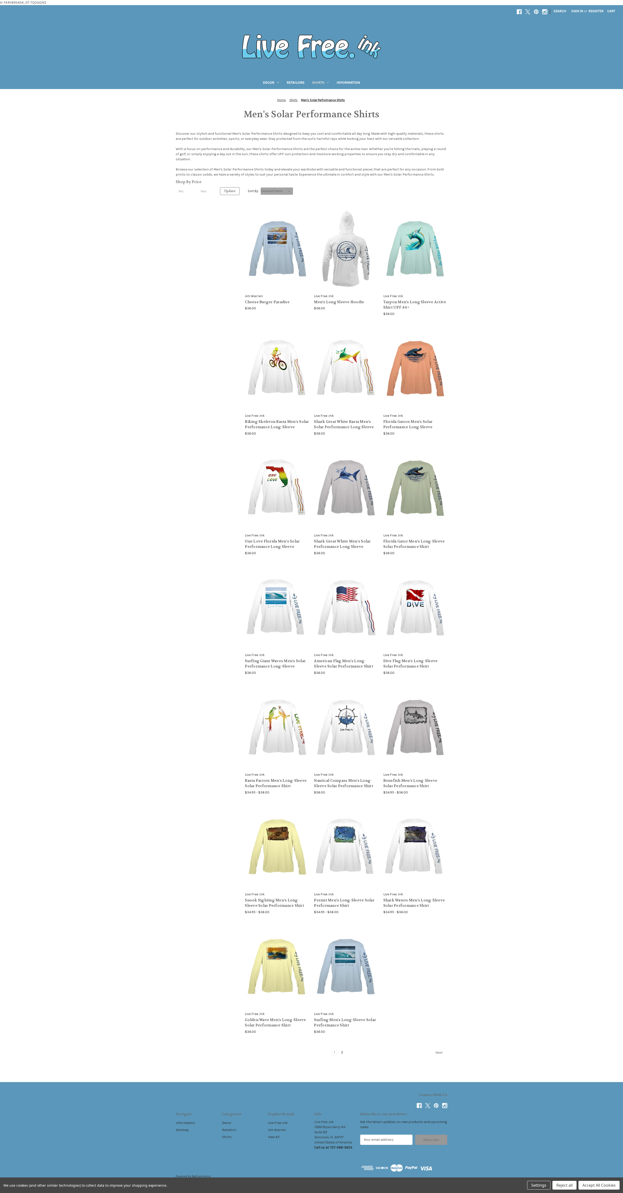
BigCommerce (201, 1176)
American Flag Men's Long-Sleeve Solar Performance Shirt (343, 664)
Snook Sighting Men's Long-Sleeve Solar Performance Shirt (274, 903)
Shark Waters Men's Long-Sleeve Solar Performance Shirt (414, 903)
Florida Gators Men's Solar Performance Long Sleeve (408, 424)
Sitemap (182, 1130)
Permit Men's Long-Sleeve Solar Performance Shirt (344, 903)
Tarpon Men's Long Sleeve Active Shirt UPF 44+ (414, 305)
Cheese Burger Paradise (267, 302)
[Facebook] (519, 11)
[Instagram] (544, 11)
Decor (268, 82)
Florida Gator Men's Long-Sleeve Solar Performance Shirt (414, 544)
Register (596, 11)
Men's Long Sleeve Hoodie (339, 302)
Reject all (564, 1185)
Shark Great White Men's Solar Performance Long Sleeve (342, 544)
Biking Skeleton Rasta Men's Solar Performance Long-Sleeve (277, 424)
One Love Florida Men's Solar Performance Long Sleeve (272, 544)
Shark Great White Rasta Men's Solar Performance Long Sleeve (344, 424)
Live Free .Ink (278, 1123)
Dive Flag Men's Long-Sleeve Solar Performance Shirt (410, 664)
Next (439, 1053)
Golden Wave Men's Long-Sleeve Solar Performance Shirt (275, 1022)
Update (230, 191)
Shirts (318, 82)
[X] (527, 11)
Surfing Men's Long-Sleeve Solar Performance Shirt (345, 1022)
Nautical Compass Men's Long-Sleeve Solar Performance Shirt (343, 783)
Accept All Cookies (599, 1185)
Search (560, 11)
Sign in (577, 11)
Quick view (273, 240)
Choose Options (277, 257)
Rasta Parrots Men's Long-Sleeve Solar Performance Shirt (276, 783)
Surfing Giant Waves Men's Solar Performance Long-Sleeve (275, 664)
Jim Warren (277, 1130)
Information (348, 82)
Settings (538, 1185)
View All (273, 1137)
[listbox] (277, 191)
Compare (275, 249)
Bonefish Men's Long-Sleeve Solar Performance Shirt (410, 783)
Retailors (295, 82)
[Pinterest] (536, 11)
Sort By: (253, 191)
